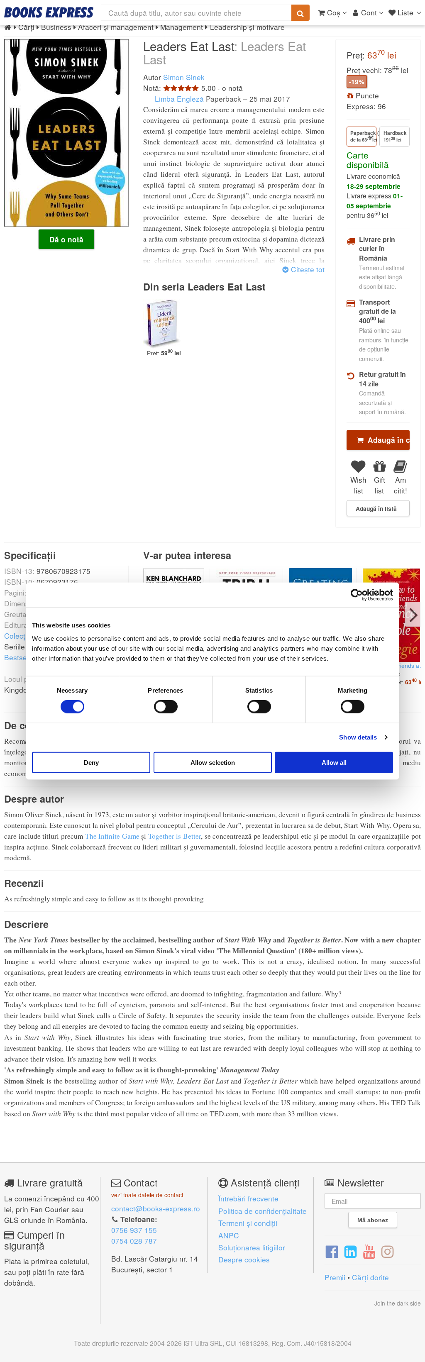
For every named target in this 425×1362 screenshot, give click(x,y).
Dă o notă (66, 239)
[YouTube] (369, 1251)
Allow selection (213, 762)
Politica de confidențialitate (262, 1211)
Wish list (358, 484)
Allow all (334, 762)
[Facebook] (332, 1251)
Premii (335, 1277)
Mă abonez (372, 1220)
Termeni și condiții (247, 1223)
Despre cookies (244, 1259)
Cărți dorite (370, 1277)
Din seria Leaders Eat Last (204, 286)
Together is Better (174, 836)
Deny (91, 762)
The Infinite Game (112, 836)
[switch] (166, 706)
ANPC (228, 1235)
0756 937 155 (134, 1230)
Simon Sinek (184, 77)
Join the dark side (397, 1303)
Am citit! (400, 484)
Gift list (379, 484)
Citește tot (307, 269)
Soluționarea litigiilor (251, 1247)
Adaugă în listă (376, 508)
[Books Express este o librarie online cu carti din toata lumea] (48, 12)
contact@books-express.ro (155, 1208)
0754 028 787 (134, 1240)
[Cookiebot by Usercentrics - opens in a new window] (356, 595)
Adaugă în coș (387, 440)
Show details (358, 737)
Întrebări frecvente (248, 1198)
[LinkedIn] (350, 1251)
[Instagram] (387, 1251)
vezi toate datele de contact (147, 1195)
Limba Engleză (178, 98)
